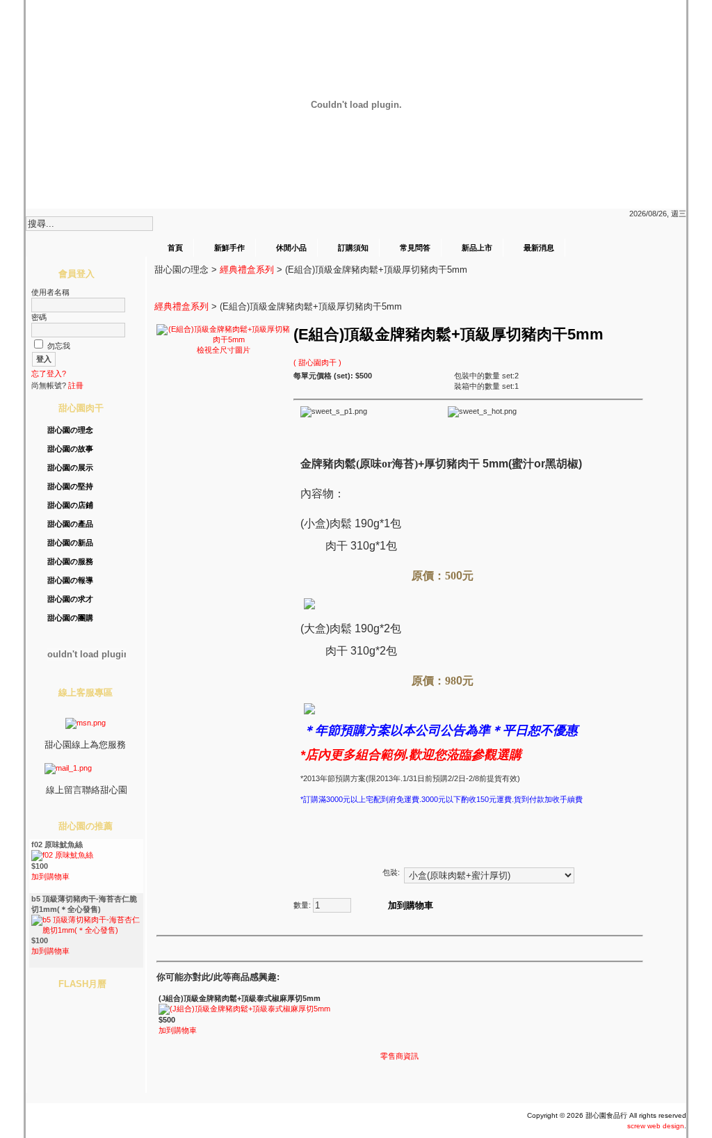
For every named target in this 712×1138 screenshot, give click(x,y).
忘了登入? (48, 373)
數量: (302, 905)
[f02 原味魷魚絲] (62, 855)
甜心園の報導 (70, 580)
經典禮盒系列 (247, 269)
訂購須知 (353, 247)
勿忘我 (58, 346)
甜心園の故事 (70, 448)
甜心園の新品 (70, 542)
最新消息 (539, 247)
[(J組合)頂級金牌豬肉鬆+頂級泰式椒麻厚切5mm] (244, 1008)
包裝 (390, 872)
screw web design (655, 1126)
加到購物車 (50, 876)
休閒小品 (291, 247)
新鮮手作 (229, 247)
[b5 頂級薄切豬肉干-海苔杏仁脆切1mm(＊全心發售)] (86, 930)
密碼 (39, 317)
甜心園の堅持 (70, 486)
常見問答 (415, 247)
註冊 (75, 385)
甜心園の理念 (70, 430)
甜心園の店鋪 (70, 505)
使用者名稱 (50, 292)
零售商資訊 (399, 1056)
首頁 (175, 247)
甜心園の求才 (70, 599)
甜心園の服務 (70, 561)
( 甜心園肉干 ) (317, 362)
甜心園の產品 (70, 524)
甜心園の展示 (70, 467)
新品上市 (477, 247)
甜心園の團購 (70, 618)
